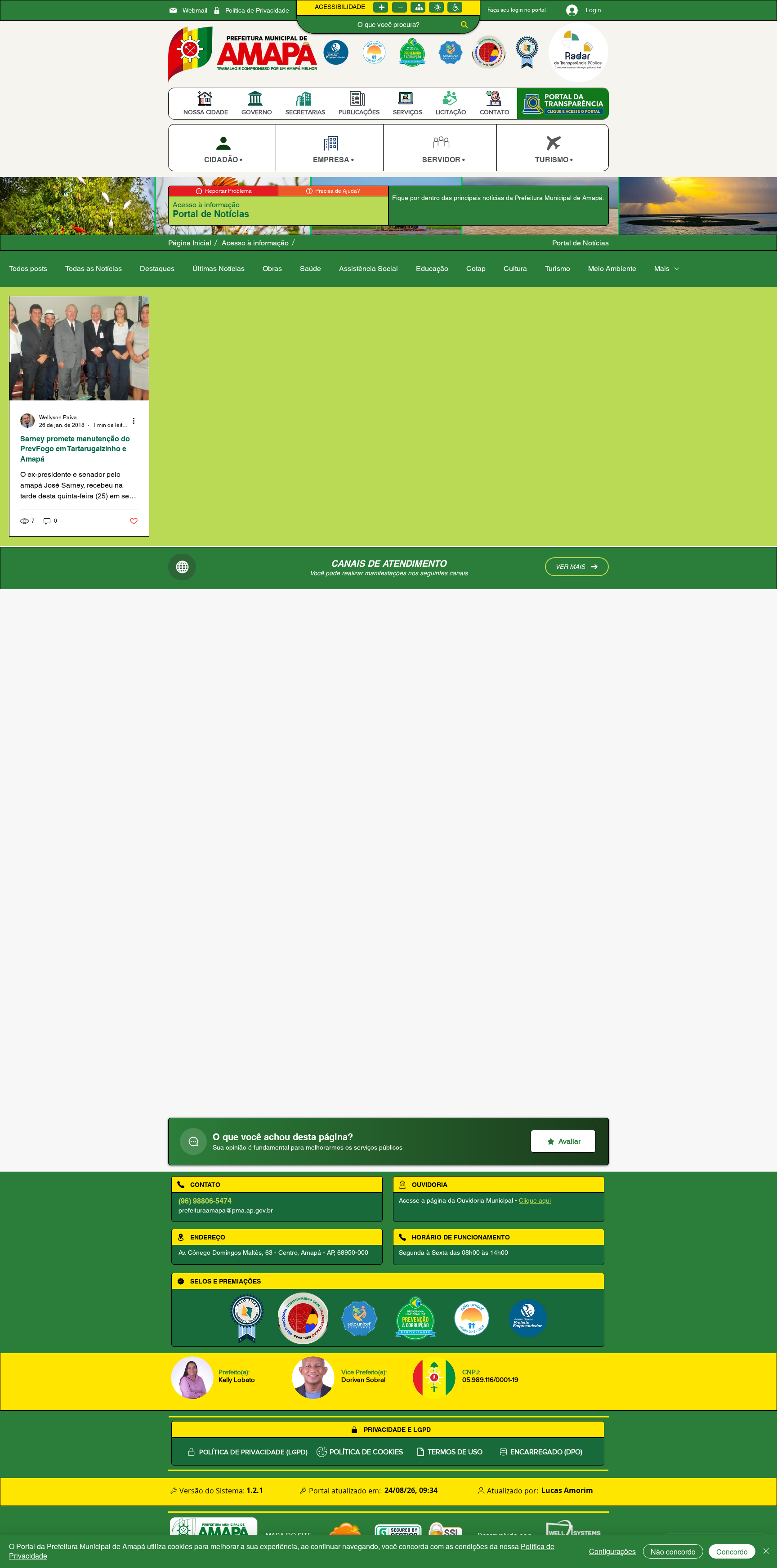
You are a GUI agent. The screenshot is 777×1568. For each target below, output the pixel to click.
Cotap (476, 268)
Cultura (515, 268)
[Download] (222, 147)
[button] (206, 112)
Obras (272, 268)
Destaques (157, 268)
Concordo (732, 1551)
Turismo (557, 268)
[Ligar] (380, 7)
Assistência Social (368, 268)
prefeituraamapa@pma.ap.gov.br (226, 1210)
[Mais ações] (136, 420)
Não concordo (673, 1551)
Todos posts (28, 268)
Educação (432, 268)
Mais (662, 268)
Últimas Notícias (218, 268)
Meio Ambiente (612, 268)
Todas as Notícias (93, 268)
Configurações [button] (612, 1551)
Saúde (310, 268)
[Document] (193, 1141)
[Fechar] (766, 1551)
